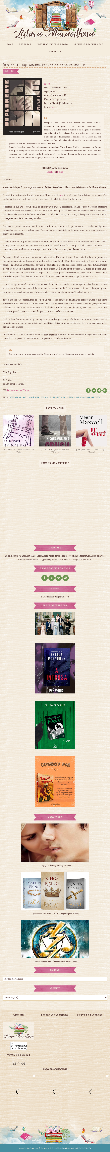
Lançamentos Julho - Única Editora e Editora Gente (56, 961)
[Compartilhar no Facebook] (88, 390)
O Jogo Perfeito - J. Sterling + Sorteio (56, 865)
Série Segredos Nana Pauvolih (84, 398)
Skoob (47, 84)
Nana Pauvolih (57, 398)
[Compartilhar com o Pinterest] (99, 390)
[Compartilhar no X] (94, 390)
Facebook (51, 172)
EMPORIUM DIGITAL (84, 1148)
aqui (54, 107)
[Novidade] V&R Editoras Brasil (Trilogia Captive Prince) (56, 913)
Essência (34, 398)
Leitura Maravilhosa (59, 1148)
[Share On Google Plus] (104, 390)
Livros (45, 398)
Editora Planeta (19, 398)
